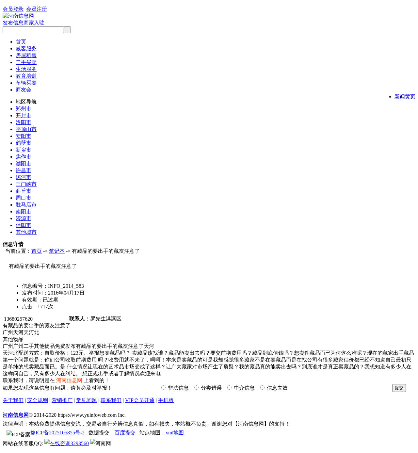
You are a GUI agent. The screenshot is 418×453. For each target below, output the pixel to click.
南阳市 (23, 211)
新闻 (399, 96)
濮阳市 (23, 163)
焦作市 (23, 156)
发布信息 (13, 22)
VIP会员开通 (139, 400)
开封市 (23, 115)
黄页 (410, 96)
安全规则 (37, 400)
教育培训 (26, 76)
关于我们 (13, 400)
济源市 (23, 218)
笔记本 (57, 251)
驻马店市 (26, 204)
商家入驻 (34, 22)
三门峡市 (26, 184)
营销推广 (62, 400)
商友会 (23, 89)
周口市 (23, 198)
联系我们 (111, 400)
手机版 (166, 400)
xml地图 (175, 432)
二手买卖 (26, 62)
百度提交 (125, 432)
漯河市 (23, 177)
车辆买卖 (26, 83)
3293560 (80, 443)
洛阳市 (23, 122)
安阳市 (23, 136)
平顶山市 (26, 129)
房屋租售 (26, 55)
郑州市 (23, 108)
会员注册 (36, 9)
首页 (21, 41)
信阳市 (23, 225)
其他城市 (26, 232)
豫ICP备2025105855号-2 (57, 432)
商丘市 (23, 191)
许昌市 (23, 170)
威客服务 (26, 48)
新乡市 (23, 150)
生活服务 (26, 69)
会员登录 (13, 9)
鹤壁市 (23, 143)
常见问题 (86, 400)
